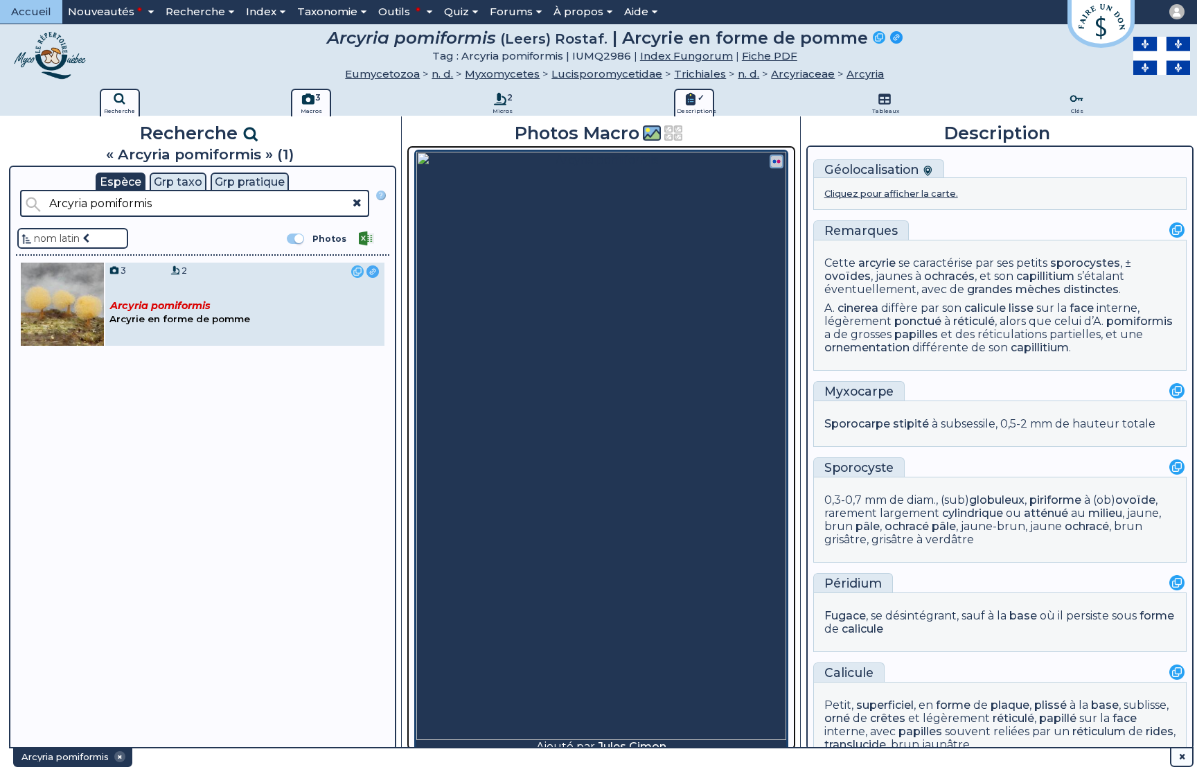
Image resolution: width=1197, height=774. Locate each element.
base (1023, 615)
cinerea (857, 308)
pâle (867, 526)
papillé (1057, 718)
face (1082, 308)
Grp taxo (178, 181)
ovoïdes (847, 276)
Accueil (31, 11)
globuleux (997, 500)
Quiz (456, 11)
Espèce (120, 181)
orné (837, 718)
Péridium (853, 583)
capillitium (1045, 276)
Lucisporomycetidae (606, 73)
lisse (1021, 308)
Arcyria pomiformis (411, 37)
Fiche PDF (769, 55)
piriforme (1055, 500)
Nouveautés (101, 11)
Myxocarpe (859, 391)
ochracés (949, 276)
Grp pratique (250, 181)
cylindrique (972, 513)
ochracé (907, 526)
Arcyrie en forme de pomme (745, 37)
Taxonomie (327, 11)
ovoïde (1135, 500)
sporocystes (1085, 263)
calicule (985, 308)
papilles (916, 334)
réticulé (974, 321)
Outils (395, 11)
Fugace (845, 615)
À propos (578, 11)
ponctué (917, 321)
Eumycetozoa (382, 73)
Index (261, 11)
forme (1157, 615)
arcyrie (877, 263)
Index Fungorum (686, 55)
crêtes (887, 718)
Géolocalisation (873, 169)
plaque (1010, 705)
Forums (511, 11)
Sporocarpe (857, 423)
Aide (636, 11)
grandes (990, 289)
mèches (1038, 289)
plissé (1050, 705)
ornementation (867, 347)
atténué (1046, 513)
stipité (911, 423)
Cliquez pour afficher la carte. (891, 193)
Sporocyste (859, 467)
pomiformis (1139, 321)
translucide (855, 744)
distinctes (1091, 289)
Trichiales (700, 73)
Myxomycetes (502, 73)
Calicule (849, 672)
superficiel (885, 705)
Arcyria (865, 73)
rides (1159, 731)
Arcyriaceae (803, 73)
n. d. (442, 73)
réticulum (1099, 731)
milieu (1105, 513)
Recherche (195, 11)
